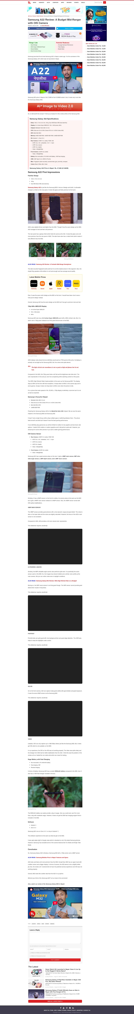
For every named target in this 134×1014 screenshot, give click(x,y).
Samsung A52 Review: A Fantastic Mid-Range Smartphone (53, 264)
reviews (47, 923)
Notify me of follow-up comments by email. (40, 952)
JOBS (55, 1010)
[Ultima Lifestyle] (96, 40)
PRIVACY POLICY (71, 1010)
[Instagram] (66, 1008)
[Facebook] (60, 1008)
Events (76, 2)
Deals (83, 2)
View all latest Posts (54, 1001)
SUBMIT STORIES (62, 1010)
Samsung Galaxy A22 (34, 187)
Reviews (69, 2)
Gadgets (41, 2)
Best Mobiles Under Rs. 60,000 (96, 65)
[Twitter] (70, 1008)
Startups (55, 2)
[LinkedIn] (73, 1008)
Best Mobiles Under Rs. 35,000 (96, 57)
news (43, 923)
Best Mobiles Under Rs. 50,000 (96, 63)
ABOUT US (46, 1010)
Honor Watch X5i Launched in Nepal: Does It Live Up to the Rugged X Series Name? (62, 970)
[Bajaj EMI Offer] (96, 23)
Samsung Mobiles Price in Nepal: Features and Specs (52, 857)
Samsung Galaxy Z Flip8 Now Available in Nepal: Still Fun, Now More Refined (63, 980)
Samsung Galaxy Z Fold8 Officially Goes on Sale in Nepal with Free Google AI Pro (62, 991)
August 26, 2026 (58, 987)
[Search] (104, 2)
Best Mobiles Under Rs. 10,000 (96, 46)
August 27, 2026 (57, 976)
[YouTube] (63, 1008)
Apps (62, 2)
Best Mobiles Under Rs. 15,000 (96, 49)
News (34, 2)
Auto (48, 2)
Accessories (64, 976)
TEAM (51, 1010)
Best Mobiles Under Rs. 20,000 (96, 51)
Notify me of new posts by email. (38, 956)
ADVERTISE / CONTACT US (83, 1010)
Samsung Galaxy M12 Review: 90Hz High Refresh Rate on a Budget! (56, 581)
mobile (38, 923)
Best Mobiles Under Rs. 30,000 (96, 54)
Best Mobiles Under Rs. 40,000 (96, 60)
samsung (52, 923)
